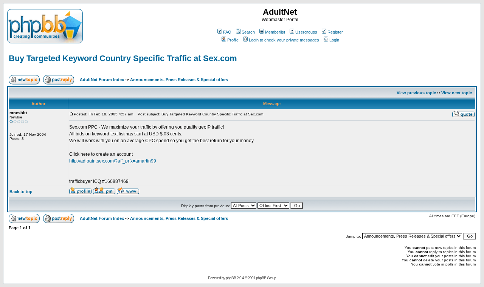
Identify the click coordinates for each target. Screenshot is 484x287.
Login (334, 40)
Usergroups (306, 32)
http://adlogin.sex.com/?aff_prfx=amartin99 (112, 161)
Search (248, 32)
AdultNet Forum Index (102, 79)
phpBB (231, 278)
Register (335, 32)
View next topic (456, 93)
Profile (233, 40)
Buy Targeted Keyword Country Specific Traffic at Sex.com (123, 58)
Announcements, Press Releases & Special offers (179, 79)
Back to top (21, 191)
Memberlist (275, 32)
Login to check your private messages (284, 40)
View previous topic (416, 93)
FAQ (227, 32)
